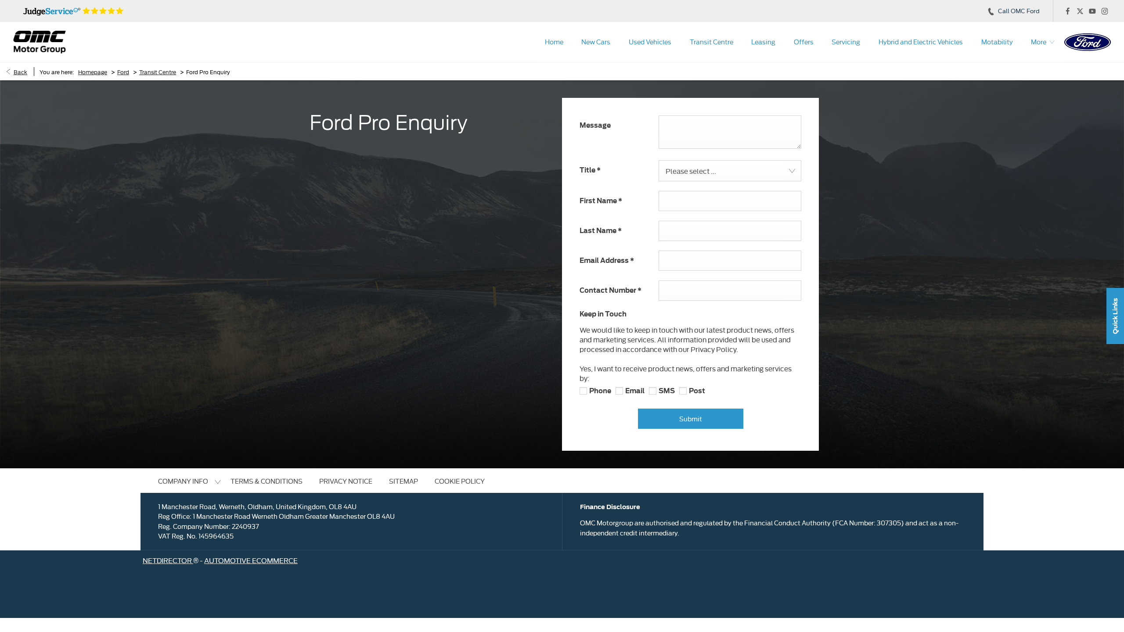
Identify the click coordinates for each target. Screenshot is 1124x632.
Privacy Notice (345, 480)
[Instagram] (1105, 11)
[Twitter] (1080, 11)
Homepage (92, 71)
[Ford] (1087, 42)
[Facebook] (1068, 11)
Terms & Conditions (267, 480)
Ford (123, 71)
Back (20, 71)
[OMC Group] (39, 42)
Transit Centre (157, 71)
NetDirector (168, 560)
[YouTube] (1092, 11)
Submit (690, 418)
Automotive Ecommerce (251, 560)
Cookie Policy (460, 480)
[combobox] (730, 170)
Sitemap (403, 480)
